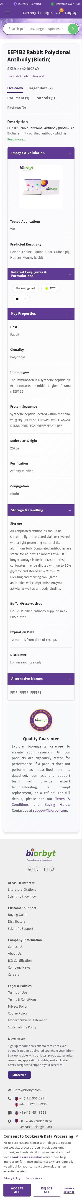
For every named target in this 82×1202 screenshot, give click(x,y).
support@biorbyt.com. (50, 810)
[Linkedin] (30, 869)
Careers (13, 974)
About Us (14, 953)
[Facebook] (45, 869)
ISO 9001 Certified (27, 3)
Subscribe (19, 1075)
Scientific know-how (22, 896)
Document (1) (18, 98)
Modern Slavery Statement (27, 1020)
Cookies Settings (69, 1189)
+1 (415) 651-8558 (33, 1112)
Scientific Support (20, 928)
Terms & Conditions (22, 999)
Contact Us (15, 946)
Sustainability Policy (22, 1027)
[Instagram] (52, 869)
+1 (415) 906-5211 (32, 1098)
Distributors (16, 921)
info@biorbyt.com (28, 1090)
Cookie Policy (17, 1013)
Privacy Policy (18, 1006)
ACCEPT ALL (17, 1190)
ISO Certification (20, 960)
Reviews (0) (16, 108)
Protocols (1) (44, 98)
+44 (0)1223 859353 (34, 1104)
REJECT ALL (46, 1190)
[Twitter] (37, 869)
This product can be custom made (26, 76)
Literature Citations (22, 889)
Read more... (16, 139)
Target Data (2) (40, 88)
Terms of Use (17, 992)
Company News (19, 967)
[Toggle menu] (7, 13)
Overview (15, 88)
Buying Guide (57, 805)
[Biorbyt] (41, 854)
